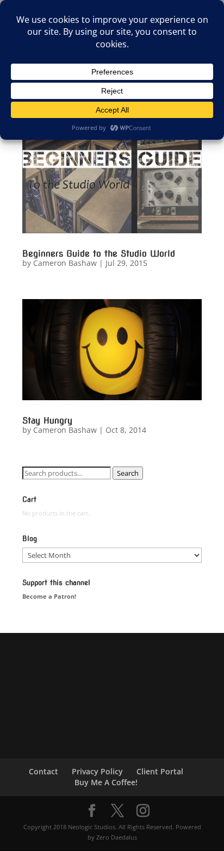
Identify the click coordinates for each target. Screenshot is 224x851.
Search (128, 473)
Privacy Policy (97, 771)
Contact (43, 771)
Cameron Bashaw (65, 263)
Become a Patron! (49, 596)
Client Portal (159, 771)
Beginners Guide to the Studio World (98, 254)
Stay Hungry (47, 420)
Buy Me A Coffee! (106, 782)
